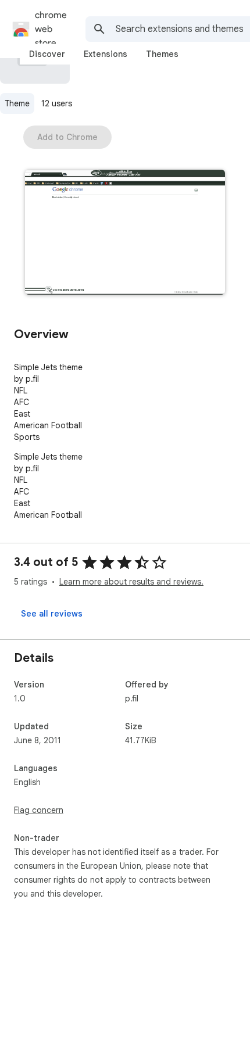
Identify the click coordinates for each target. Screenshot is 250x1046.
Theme (17, 103)
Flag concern (38, 810)
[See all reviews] (52, 614)
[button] (125, 233)
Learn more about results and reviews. (131, 581)
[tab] (47, 54)
